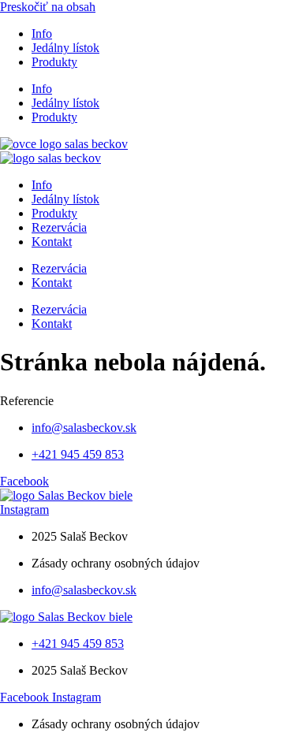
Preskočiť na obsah (47, 6)
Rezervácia (59, 227)
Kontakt (52, 241)
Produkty (54, 62)
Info (42, 33)
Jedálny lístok (65, 47)
